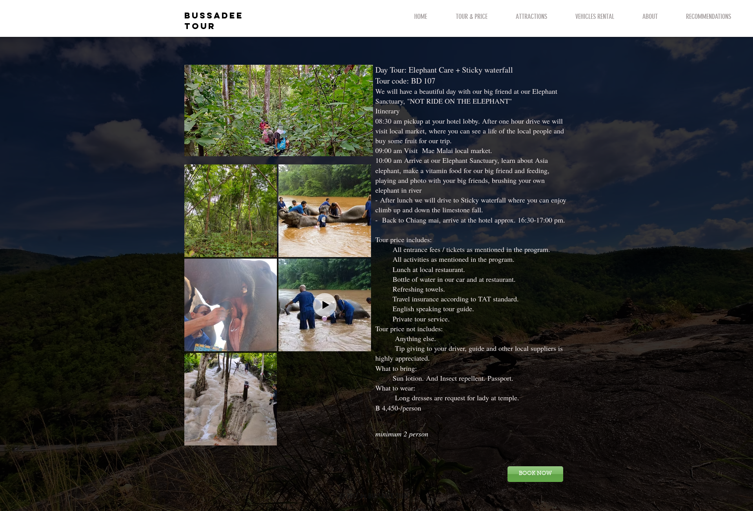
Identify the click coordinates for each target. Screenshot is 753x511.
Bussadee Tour (214, 20)
